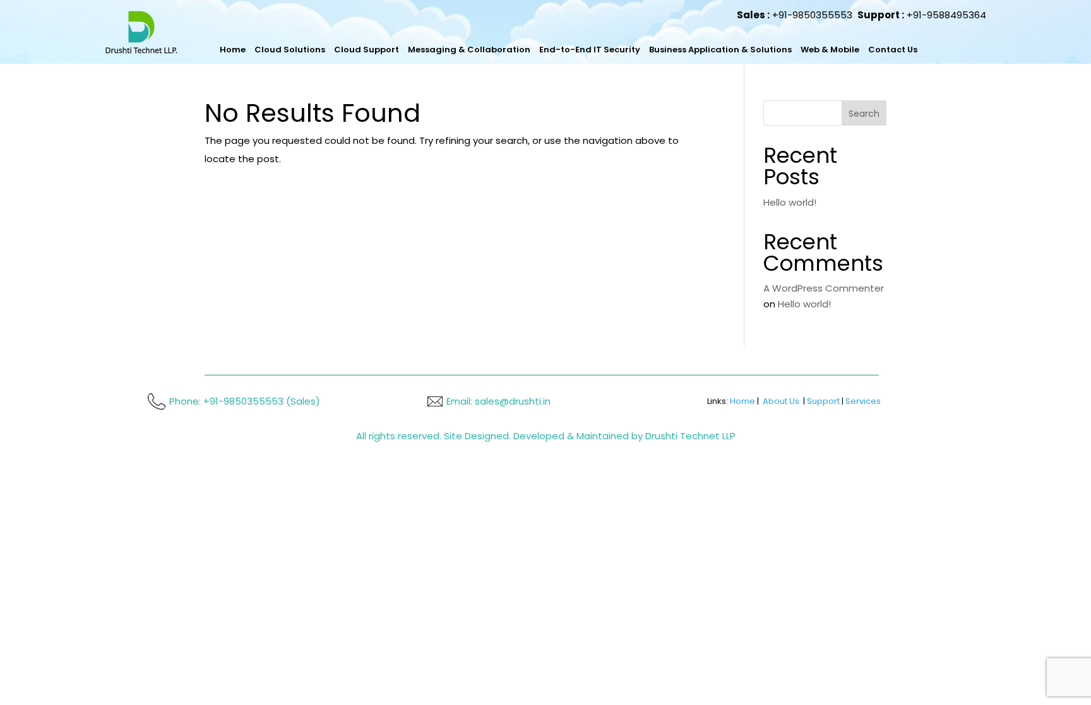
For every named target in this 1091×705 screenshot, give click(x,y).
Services (863, 401)
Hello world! (789, 202)
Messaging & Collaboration (440, 49)
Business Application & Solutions (661, 49)
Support (823, 401)
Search (864, 113)
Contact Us (815, 49)
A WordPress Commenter (823, 288)
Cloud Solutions (282, 49)
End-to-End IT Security (546, 49)
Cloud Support (350, 49)
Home (231, 49)
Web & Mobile (758, 49)
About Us (781, 401)
